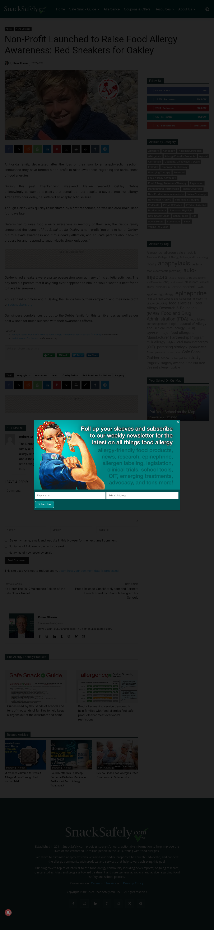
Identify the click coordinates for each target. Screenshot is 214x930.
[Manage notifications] (8, 912)
